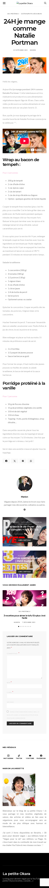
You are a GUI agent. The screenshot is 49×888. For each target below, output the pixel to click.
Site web (10, 702)
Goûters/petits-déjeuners (31, 14)
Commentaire (12, 653)
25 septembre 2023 (20, 565)
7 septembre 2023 (20, 534)
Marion (33, 50)
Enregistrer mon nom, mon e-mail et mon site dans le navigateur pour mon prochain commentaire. (23, 715)
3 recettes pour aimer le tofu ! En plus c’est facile (24, 616)
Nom (9, 682)
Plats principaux (25, 524)
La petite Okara (16, 873)
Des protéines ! (13, 14)
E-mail (10, 692)
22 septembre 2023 (20, 50)
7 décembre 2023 (28, 622)
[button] (18, 626)
